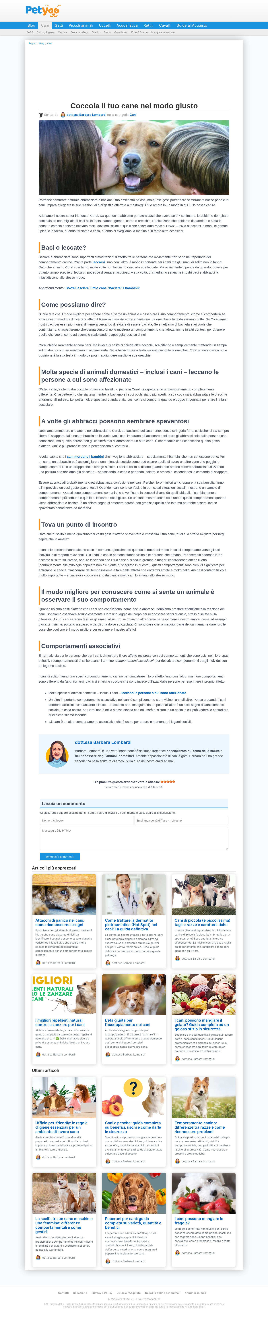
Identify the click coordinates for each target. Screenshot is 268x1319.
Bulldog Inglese (46, 32)
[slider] (167, 781)
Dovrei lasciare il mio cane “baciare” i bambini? (102, 288)
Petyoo (43, 11)
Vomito (96, 32)
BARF (29, 32)
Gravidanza (121, 32)
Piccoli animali (81, 25)
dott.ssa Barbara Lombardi (86, 115)
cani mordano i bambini (85, 456)
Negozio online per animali (162, 1292)
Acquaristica (127, 25)
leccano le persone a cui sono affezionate (153, 693)
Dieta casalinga (80, 32)
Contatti (63, 1292)
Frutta (107, 32)
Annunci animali (195, 1292)
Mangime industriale (163, 32)
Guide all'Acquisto (191, 25)
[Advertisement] (148, 74)
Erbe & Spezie (139, 32)
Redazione (80, 1292)
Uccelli (105, 25)
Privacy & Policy (102, 1292)
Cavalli (165, 25)
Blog (31, 25)
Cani (45, 25)
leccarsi (99, 262)
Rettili (148, 25)
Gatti (59, 25)
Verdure (62, 32)
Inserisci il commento (60, 857)
